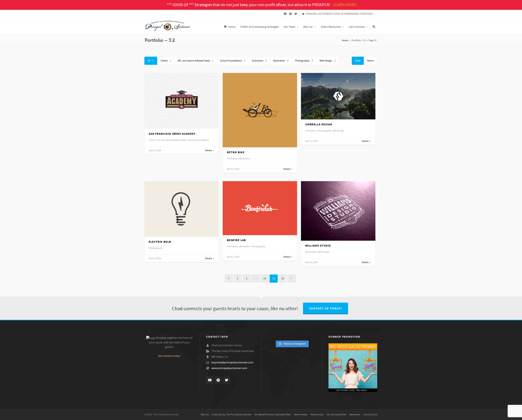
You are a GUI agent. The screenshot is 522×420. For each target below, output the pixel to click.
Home (345, 40)
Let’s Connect (370, 414)
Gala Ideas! (354, 414)
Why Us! (205, 414)
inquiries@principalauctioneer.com (232, 362)
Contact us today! (325, 308)
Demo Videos (300, 414)
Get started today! (169, 356)
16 (282, 278)
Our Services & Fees (336, 414)
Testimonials (317, 414)
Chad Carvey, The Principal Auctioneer (231, 414)
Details (208, 150)
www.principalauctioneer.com (229, 368)
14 (264, 278)
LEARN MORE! (345, 5)
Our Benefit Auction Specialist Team (272, 414)
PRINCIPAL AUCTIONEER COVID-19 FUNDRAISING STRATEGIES (339, 13)
